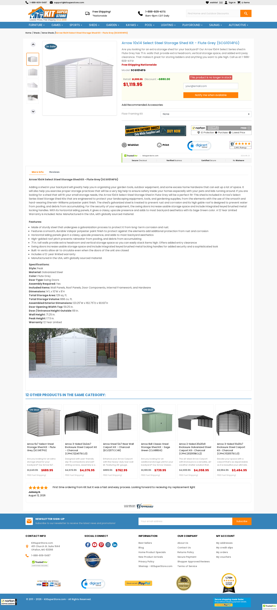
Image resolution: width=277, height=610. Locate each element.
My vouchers (223, 556)
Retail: (127, 79)
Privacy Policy (146, 561)
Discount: (151, 79)
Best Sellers (145, 543)
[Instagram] (108, 544)
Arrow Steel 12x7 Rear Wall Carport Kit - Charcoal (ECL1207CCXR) (118, 447)
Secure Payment (186, 556)
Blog (141, 547)
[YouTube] (94, 544)
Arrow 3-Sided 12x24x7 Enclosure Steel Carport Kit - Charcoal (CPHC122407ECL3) (81, 448)
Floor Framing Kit (132, 113)
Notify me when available (211, 95)
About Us (182, 543)
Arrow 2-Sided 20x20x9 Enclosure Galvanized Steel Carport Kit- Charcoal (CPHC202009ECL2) (195, 448)
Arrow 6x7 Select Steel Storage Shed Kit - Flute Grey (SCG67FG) (41, 447)
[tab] (37, 172)
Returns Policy (185, 552)
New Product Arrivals (150, 556)
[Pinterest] (101, 544)
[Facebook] (87, 544)
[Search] (246, 13)
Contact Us (184, 547)
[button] (9, 602)
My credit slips (224, 547)
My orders (222, 552)
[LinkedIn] (114, 544)
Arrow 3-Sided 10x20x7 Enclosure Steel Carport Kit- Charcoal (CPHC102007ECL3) (231, 448)
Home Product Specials (152, 552)
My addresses (224, 543)
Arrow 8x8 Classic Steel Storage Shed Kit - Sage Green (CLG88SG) (155, 447)
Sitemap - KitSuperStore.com (155, 566)
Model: (126, 70)
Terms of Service (187, 566)
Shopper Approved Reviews (193, 561)
